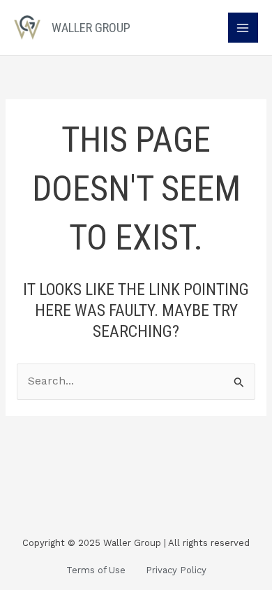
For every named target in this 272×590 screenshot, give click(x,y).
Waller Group (91, 27)
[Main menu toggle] (243, 28)
